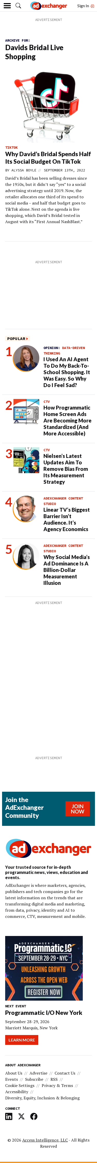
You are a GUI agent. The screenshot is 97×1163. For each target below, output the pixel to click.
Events (11, 1079)
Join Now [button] (77, 808)
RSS (54, 1079)
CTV (46, 401)
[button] (18, 6)
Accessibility (16, 1091)
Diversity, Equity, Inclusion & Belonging (42, 1098)
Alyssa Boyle (23, 170)
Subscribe (34, 1079)
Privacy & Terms (57, 1085)
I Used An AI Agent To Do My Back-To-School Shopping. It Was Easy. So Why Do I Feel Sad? (66, 372)
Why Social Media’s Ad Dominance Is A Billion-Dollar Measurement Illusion (66, 570)
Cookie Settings (19, 1085)
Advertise (38, 1073)
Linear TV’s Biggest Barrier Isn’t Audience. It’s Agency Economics (66, 519)
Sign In (83, 5)
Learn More (22, 1039)
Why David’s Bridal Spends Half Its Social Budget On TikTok (48, 157)
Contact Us (65, 1073)
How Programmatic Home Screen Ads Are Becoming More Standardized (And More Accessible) (67, 420)
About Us (13, 1073)
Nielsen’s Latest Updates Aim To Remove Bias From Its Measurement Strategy (65, 469)
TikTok (11, 147)
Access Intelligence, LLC (45, 1140)
